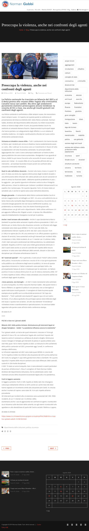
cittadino (81, 69)
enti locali (68, 99)
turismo (79, 176)
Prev (7, 448)
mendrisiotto (69, 135)
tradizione (68, 176)
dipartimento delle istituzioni (14, 427)
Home (21, 30)
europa (67, 103)
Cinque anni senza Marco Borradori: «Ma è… (23, 488)
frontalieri (78, 107)
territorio (78, 168)
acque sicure (69, 61)
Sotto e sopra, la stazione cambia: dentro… (22, 472)
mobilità (81, 135)
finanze (67, 107)
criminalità (81, 81)
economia (68, 95)
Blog (68, 10)
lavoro (75, 123)
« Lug (65, 225)
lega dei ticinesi (70, 127)
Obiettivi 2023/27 (47, 10)
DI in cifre (37, 10)
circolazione (69, 69)
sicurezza (35, 427)
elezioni (79, 95)
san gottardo (78, 139)
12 (72, 205)
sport (78, 156)
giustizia (78, 111)
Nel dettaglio (83, 10)
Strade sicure (70, 160)
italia (66, 123)
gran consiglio (70, 115)
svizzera (68, 168)
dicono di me (69, 85)
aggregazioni (69, 65)
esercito (79, 99)
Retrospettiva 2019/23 (59, 10)
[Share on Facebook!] (5, 431)
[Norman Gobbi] (18, 3)
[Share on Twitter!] (7, 431)
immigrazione (70, 119)
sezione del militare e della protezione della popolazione (75, 149)
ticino (79, 172)
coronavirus (69, 81)
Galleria (73, 10)
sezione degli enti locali (73, 143)
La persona (30, 10)
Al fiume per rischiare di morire (19, 480)
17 (65, 210)
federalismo (78, 103)
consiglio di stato (71, 77)
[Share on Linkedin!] (10, 431)
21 (79, 210)
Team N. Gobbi (21, 93)
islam (81, 119)
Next (52, 448)
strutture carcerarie (72, 164)
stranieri (82, 160)
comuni (67, 73)
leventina (68, 131)
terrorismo (69, 172)
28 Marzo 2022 (7, 93)
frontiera (68, 111)
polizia (28, 427)
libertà (78, 131)
